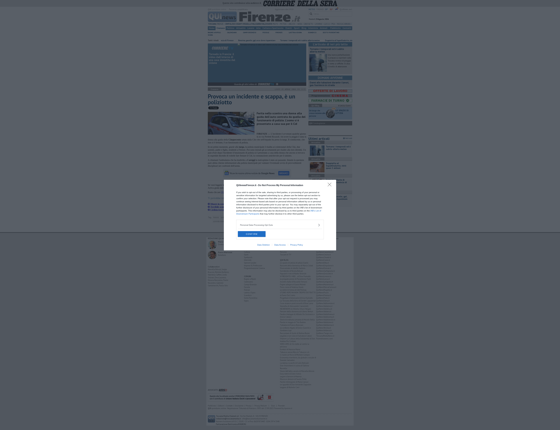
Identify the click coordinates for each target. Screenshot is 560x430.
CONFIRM (252, 234)
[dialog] (280, 215)
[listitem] (280, 225)
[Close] (330, 185)
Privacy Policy (296, 245)
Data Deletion (263, 245)
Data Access (280, 245)
